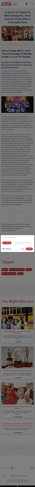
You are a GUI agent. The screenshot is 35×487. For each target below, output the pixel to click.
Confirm (29, 249)
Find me (7, 243)
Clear (22, 249)
